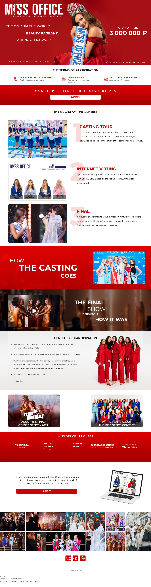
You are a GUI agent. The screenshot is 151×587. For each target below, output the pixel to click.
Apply (75, 97)
